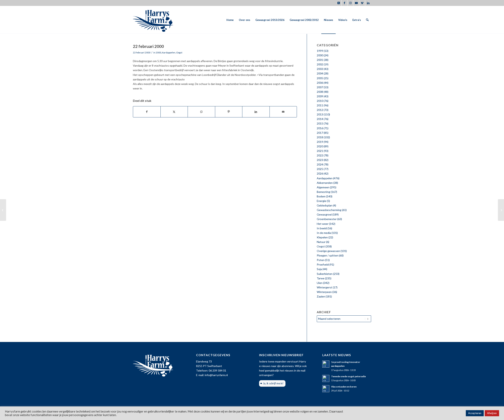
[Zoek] (367, 20)
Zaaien (321, 296)
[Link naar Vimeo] (362, 3)
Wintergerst (324, 287)
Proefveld (323, 264)
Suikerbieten (325, 273)
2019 (320, 141)
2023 (320, 160)
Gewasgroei (324, 214)
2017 (320, 132)
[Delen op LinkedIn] (256, 111)
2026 (320, 173)
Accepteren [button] (474, 413)
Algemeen (323, 187)
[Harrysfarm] (153, 20)
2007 (320, 87)
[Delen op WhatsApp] (201, 111)
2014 (320, 119)
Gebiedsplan (324, 205)
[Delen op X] (174, 111)
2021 (320, 150)
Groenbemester (327, 219)
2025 (320, 169)
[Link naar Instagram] (350, 3)
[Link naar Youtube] (356, 3)
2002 (320, 64)
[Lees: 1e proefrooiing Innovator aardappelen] (325, 364)
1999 (320, 50)
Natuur (321, 241)
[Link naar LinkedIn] (368, 3)
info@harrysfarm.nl (216, 375)
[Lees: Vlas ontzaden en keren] (325, 388)
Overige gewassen (328, 251)
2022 (320, 155)
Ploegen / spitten (327, 255)
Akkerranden (325, 182)
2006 (320, 82)
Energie (321, 201)
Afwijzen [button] (492, 413)
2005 (320, 78)
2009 (320, 96)
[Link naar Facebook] (344, 3)
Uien (319, 282)
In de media (324, 232)
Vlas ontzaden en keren (344, 386)
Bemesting (323, 191)
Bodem (321, 196)
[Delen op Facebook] (146, 111)
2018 (320, 137)
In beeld (322, 228)
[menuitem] (230, 20)
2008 (320, 91)
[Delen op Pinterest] (228, 111)
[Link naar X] (338, 3)
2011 (320, 105)
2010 (320, 100)
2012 (320, 110)
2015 (320, 123)
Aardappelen (168, 52)
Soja (319, 269)
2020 (320, 146)
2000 (158, 52)
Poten (320, 260)
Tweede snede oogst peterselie (348, 376)
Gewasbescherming (329, 210)
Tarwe (320, 278)
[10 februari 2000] (3, 210)
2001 (320, 59)
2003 (320, 69)
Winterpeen (324, 292)
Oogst (179, 52)
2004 (320, 73)
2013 (320, 114)
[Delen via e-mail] (283, 111)
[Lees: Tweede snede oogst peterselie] (325, 378)
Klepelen (322, 237)
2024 (320, 164)
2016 (320, 128)
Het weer (322, 223)
